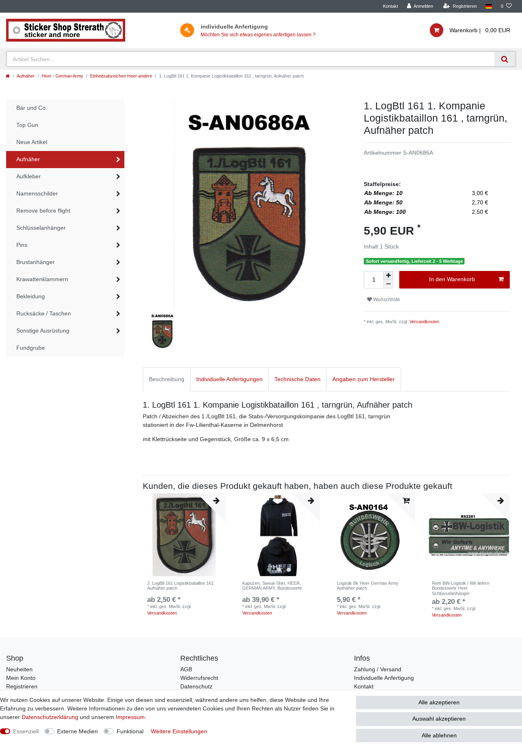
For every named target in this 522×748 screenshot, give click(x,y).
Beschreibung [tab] (166, 379)
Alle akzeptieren (439, 702)
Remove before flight (43, 210)
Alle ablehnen (439, 735)
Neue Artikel (31, 142)
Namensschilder (37, 193)
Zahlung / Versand (377, 669)
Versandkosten (424, 321)
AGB (186, 669)
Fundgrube (30, 347)
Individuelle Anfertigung (384, 678)
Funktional (130, 731)
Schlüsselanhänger (41, 227)
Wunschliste (386, 299)
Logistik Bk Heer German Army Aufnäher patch (367, 585)
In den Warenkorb (452, 279)
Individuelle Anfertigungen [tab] (229, 379)
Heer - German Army (62, 75)
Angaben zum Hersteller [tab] (363, 379)
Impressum (130, 717)
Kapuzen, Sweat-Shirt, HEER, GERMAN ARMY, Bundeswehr (272, 585)
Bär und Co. (31, 107)
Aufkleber (28, 176)
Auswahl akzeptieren (439, 718)
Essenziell (26, 731)
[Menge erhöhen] (388, 275)
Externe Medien (77, 731)
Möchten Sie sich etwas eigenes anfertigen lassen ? (258, 35)
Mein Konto (20, 678)
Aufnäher (26, 75)
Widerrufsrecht (199, 678)
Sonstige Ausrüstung (42, 330)
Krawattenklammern (42, 279)
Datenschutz (196, 686)
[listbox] (279, 534)
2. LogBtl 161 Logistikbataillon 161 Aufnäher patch (180, 585)
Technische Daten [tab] (297, 379)
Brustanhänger (35, 262)
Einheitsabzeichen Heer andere (121, 75)
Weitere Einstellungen (179, 731)
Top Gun (27, 125)
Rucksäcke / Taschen (43, 313)
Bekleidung (30, 296)
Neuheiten (19, 669)
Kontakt (390, 6)
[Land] (488, 6)
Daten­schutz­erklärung (50, 717)
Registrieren (22, 686)
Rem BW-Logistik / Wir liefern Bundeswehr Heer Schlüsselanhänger (460, 588)
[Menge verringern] (388, 284)
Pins (21, 245)
